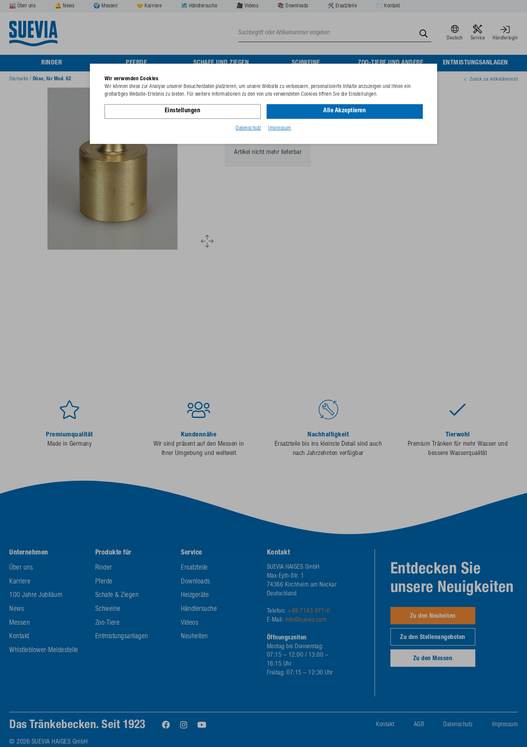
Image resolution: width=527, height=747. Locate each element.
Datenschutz (248, 128)
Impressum (279, 128)
